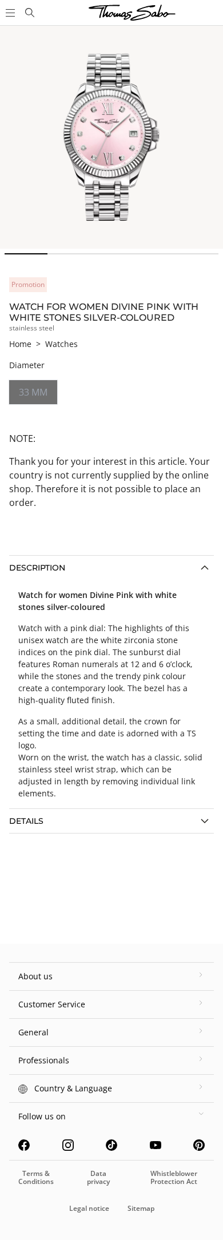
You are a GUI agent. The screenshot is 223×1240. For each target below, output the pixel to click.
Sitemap (141, 1208)
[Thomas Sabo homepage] (29, 12)
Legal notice (89, 1208)
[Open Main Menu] (9, 12)
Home (20, 343)
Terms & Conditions (36, 1177)
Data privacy (98, 1177)
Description (37, 568)
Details (26, 821)
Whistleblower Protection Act (173, 1177)
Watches (61, 343)
